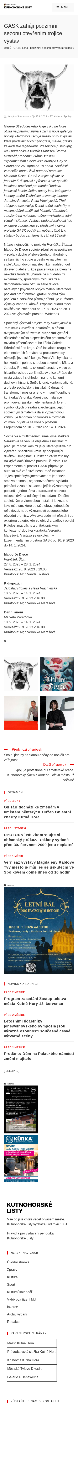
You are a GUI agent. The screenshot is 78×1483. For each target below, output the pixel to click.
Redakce (13, 1322)
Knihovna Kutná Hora (23, 1360)
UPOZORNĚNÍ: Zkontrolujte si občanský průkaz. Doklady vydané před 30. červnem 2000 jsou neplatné (39, 840)
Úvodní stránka (18, 1262)
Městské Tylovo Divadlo (24, 1368)
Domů (7, 47)
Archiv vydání (17, 1314)
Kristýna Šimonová (18, 116)
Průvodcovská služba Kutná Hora (32, 1351)
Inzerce (12, 1307)
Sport (11, 1284)
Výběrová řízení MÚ (21, 1299)
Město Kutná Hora (20, 1343)
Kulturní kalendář (19, 1292)
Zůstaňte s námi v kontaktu (35, 1401)
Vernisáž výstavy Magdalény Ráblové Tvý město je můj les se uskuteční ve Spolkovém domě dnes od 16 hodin (39, 867)
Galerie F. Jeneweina (22, 1377)
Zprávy (68, 116)
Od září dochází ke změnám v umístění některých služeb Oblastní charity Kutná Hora (37, 812)
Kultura (58, 116)
